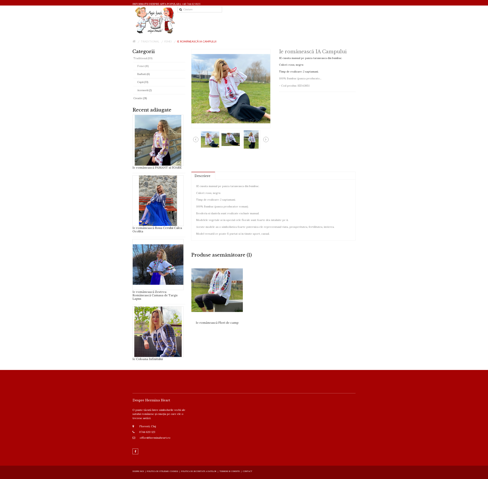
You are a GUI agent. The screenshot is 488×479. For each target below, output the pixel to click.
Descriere (202, 176)
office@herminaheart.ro (155, 437)
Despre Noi (138, 471)
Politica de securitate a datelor (198, 471)
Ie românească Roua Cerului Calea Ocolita (157, 229)
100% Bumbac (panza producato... (300, 78)
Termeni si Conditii (229, 471)
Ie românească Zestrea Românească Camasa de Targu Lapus (154, 295)
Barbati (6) (143, 74)
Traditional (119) (142, 58)
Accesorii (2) (144, 90)
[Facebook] (135, 451)
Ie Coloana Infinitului (147, 359)
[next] (266, 139)
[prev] (195, 139)
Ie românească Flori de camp (217, 322)
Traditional (150, 41)
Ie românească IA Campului (197, 41)
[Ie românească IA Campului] (210, 139)
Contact (247, 471)
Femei (168, 41)
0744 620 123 (147, 432)
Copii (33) (142, 82)
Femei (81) (143, 66)
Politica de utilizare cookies (162, 471)
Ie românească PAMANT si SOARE (157, 167)
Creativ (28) (140, 98)
